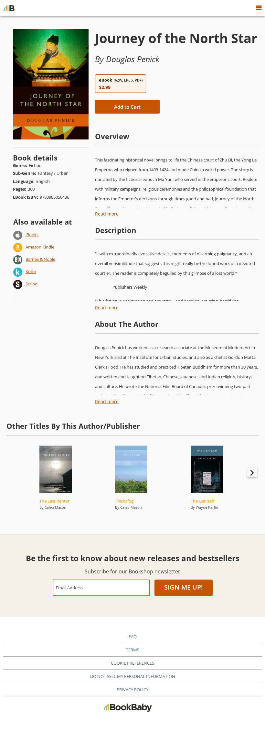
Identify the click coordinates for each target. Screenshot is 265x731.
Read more (107, 214)
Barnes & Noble (40, 259)
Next (252, 472)
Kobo (31, 271)
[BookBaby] (9, 8)
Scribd (31, 284)
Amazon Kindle (40, 247)
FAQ (133, 636)
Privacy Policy (132, 689)
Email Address (69, 587)
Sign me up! (183, 587)
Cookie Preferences (132, 663)
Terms (132, 650)
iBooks (32, 235)
